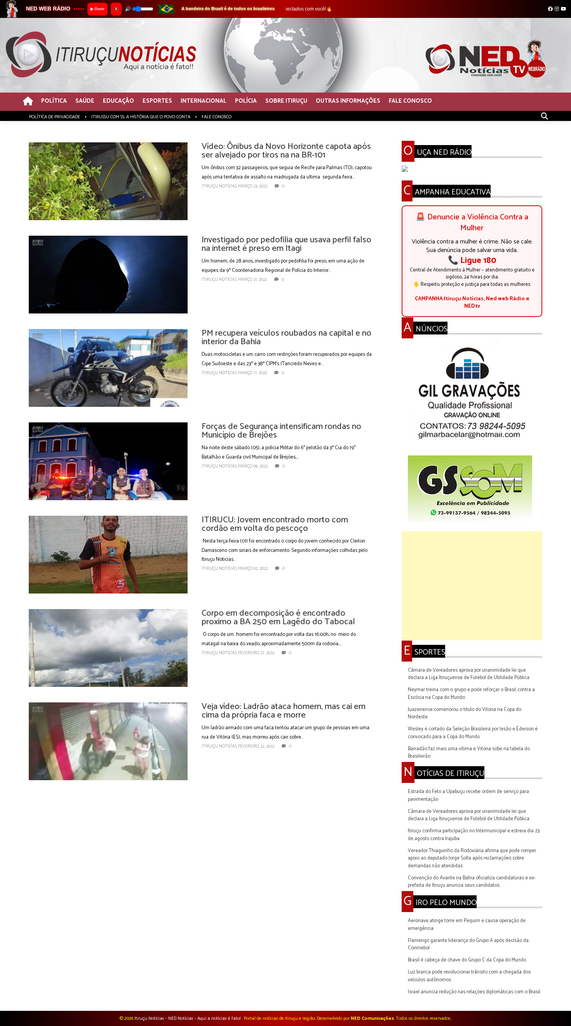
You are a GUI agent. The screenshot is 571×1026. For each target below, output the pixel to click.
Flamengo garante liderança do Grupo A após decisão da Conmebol (468, 944)
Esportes (157, 101)
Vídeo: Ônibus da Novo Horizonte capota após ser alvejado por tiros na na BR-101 (286, 151)
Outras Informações (348, 101)
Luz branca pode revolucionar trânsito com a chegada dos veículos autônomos (469, 976)
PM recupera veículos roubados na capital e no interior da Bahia (286, 337)
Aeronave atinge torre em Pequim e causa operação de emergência (467, 925)
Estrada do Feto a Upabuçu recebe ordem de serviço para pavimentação (468, 796)
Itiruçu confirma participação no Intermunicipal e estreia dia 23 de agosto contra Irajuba (474, 835)
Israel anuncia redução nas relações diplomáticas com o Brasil (474, 992)
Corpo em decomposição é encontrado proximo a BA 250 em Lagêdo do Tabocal (278, 617)
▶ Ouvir (97, 9)
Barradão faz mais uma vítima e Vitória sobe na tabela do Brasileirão (469, 753)
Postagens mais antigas (348, 804)
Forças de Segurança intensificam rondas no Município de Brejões (281, 431)
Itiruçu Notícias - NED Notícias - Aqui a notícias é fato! (188, 1018)
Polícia (246, 101)
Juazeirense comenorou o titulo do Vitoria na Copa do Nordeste (464, 713)
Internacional (203, 101)
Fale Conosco (410, 101)
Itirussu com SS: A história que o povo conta (140, 116)
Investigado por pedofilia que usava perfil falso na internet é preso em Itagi (286, 244)
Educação (118, 101)
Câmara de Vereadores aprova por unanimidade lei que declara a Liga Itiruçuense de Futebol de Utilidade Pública (468, 674)
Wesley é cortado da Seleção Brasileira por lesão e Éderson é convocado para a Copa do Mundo (473, 733)
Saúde (84, 101)
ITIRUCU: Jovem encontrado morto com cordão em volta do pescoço (275, 524)
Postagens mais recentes (56, 804)
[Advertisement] (472, 585)
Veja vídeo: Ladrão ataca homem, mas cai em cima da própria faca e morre (284, 711)
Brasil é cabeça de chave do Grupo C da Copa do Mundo (467, 960)
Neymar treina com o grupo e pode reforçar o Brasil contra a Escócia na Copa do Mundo (471, 694)
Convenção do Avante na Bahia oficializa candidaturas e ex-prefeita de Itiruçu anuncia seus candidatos (472, 882)
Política (54, 101)
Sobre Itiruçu (286, 101)
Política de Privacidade (54, 116)
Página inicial (203, 804)
